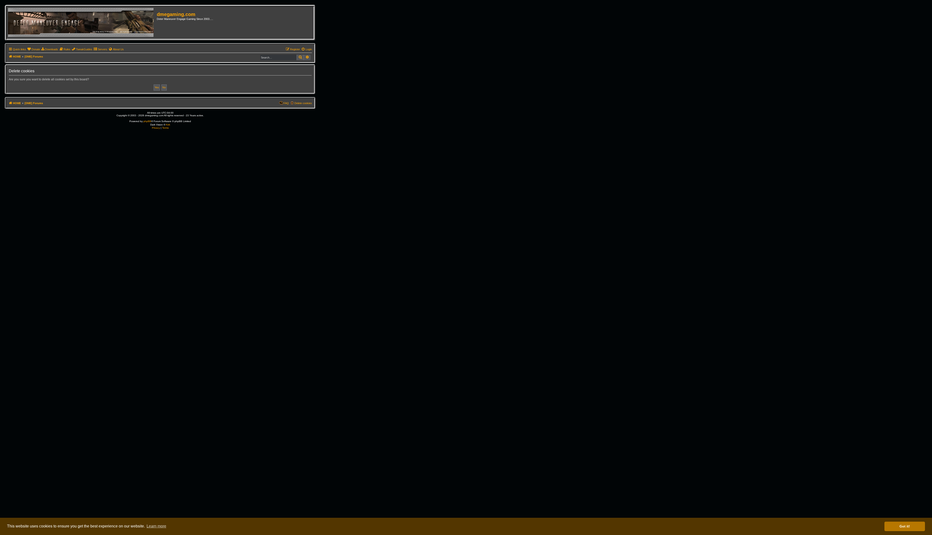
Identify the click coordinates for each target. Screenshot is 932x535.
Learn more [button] (156, 526)
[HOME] (82, 23)
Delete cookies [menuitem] (303, 103)
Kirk (168, 124)
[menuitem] (33, 49)
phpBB (147, 121)
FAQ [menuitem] (286, 103)
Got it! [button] (904, 526)
